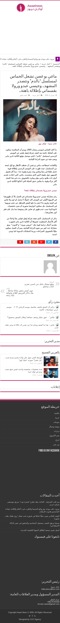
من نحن (56, 444)
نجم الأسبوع (54, 435)
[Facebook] (32, 616)
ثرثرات (56, 431)
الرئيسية (56, 64)
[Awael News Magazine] (30, 7)
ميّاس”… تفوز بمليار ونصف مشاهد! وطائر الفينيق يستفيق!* (30, 317)
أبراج (57, 440)
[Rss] (35, 616)
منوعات (56, 422)
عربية (57, 418)
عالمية (56, 413)
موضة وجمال (54, 427)
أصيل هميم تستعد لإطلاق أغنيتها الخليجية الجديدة (40, 530)
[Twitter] (29, 616)
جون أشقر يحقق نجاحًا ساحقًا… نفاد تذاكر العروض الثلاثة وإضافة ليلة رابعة (19, 292)
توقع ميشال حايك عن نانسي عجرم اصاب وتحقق (39, 284)
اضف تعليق (23, 95)
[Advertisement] (30, 33)
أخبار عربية (46, 64)
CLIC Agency (35, 619)
